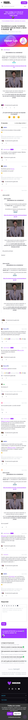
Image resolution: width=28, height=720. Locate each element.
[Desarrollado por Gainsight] (14, 669)
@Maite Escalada (5, 421)
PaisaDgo (5, 470)
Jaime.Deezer (6, 49)
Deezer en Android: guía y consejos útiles (11, 658)
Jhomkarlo (5, 554)
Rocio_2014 (6, 329)
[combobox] (14, 6)
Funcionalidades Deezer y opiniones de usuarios (13, 21)
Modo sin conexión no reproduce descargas (11, 647)
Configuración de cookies (8, 674)
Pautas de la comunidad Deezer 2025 (10, 644)
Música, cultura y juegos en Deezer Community (12, 654)
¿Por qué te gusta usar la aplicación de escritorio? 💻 (13, 661)
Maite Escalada (6, 402)
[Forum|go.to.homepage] (7, 3)
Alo (4, 384)
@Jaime (12, 168)
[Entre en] (2, 6)
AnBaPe (5, 127)
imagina (5, 190)
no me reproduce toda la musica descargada (12, 657)
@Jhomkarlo (12, 576)
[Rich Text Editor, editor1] (14, 614)
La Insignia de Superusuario (7, 643)
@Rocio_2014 (20, 350)
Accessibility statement (20, 674)
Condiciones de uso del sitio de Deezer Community (14, 672)
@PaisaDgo (4, 536)
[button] (1, 3)
